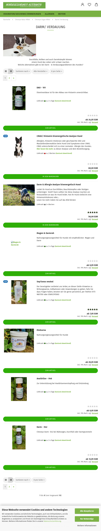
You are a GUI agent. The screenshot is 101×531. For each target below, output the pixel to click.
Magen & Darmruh (45, 233)
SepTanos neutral (45, 281)
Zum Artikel (50, 128)
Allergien (49, 14)
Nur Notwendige (87, 519)
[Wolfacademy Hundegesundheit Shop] (25, 5)
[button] (82, 4)
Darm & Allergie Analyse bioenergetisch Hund (59, 184)
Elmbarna (41, 330)
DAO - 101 (41, 87)
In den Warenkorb (50, 176)
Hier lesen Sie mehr (45, 149)
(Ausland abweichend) (63, 101)
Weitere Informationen (86, 526)
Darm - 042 (42, 427)
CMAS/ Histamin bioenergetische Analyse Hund (59, 136)
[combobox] (22, 71)
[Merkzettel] (89, 4)
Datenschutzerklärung (52, 521)
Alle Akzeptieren (87, 511)
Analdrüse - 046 (44, 378)
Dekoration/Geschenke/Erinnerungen (22, 14)
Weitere (62, 14)
